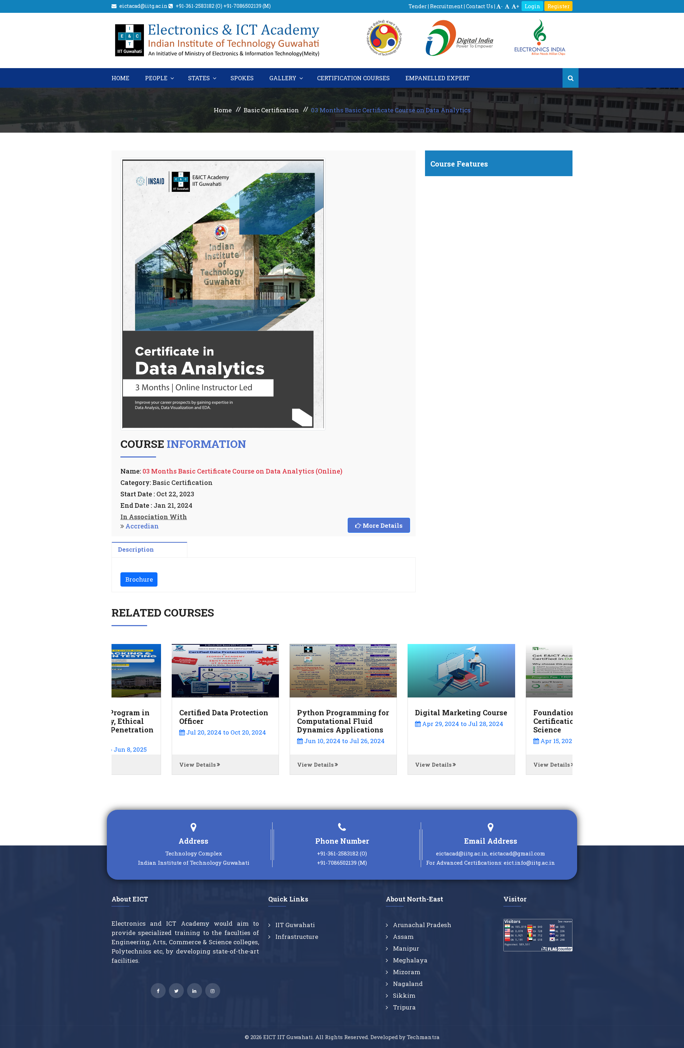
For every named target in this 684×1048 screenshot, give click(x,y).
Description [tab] (136, 549)
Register (559, 6)
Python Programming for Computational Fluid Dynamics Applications (283, 721)
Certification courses (354, 78)
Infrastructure (296, 936)
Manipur (405, 948)
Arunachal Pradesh (421, 925)
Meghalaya (410, 960)
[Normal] (507, 6)
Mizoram (406, 972)
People (157, 78)
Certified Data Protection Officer (163, 717)
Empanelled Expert (438, 78)
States (200, 78)
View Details (137, 764)
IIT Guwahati (294, 925)
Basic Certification (271, 110)
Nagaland (407, 984)
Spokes (242, 78)
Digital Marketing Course (401, 712)
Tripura (404, 1007)
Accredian (142, 526)
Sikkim (403, 995)
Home (121, 78)
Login (532, 6)
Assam (403, 936)
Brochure (139, 579)
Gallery (284, 78)
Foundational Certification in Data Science (509, 721)
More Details (382, 525)
